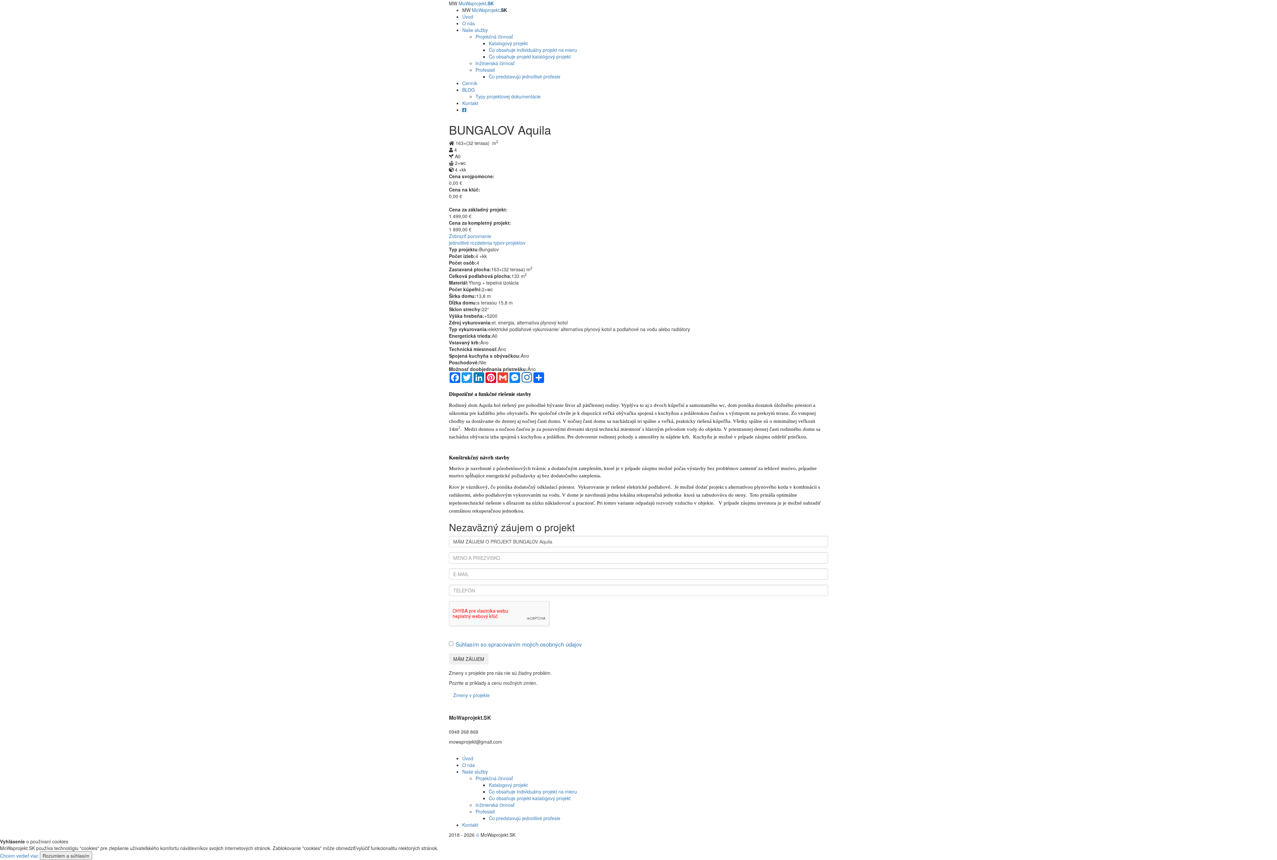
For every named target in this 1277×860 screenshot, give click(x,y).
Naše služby (475, 771)
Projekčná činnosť (494, 36)
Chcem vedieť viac (19, 855)
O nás (468, 765)
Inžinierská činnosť (495, 63)
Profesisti (485, 69)
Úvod (467, 758)
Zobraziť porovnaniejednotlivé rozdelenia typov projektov (487, 239)
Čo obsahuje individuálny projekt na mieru (533, 50)
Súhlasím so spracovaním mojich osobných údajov (519, 644)
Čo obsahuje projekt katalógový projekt (530, 56)
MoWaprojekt (476, 3)
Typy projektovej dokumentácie (508, 96)
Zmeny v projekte (471, 695)
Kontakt (470, 824)
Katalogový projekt (508, 43)
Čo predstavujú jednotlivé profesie (524, 76)
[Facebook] (464, 109)
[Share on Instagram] (527, 378)
